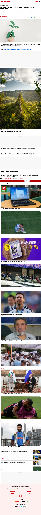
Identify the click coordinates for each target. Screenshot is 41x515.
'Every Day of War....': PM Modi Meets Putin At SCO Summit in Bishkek (12, 393)
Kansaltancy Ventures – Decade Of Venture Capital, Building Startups (13, 462)
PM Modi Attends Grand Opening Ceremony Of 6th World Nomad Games (12, 287)
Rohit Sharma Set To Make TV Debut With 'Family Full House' (10, 446)
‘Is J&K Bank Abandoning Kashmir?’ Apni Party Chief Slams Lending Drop (12, 340)
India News (2, 368)
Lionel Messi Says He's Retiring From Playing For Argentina (10, 235)
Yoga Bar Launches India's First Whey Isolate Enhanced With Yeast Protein (13, 261)
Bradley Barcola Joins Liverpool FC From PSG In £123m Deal (10, 420)
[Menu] (39, 1)
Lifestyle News (2, 17)
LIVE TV (37, 1)
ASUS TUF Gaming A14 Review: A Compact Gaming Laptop (10, 208)
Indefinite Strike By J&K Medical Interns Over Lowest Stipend (10, 367)
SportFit (2, 236)
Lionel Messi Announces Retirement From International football (11, 314)
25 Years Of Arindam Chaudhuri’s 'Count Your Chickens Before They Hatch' (14, 451)
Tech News (2, 458)
